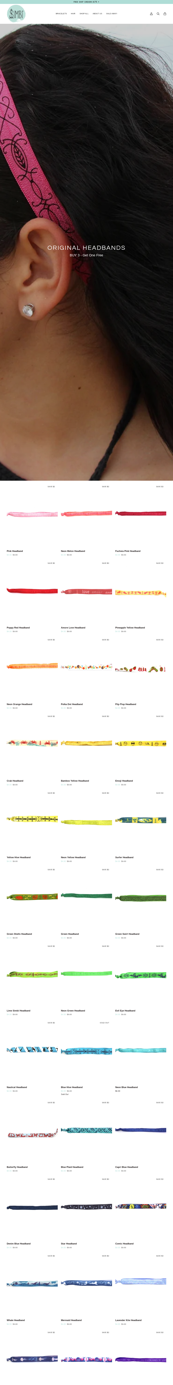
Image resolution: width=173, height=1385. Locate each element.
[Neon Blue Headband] (140, 1051)
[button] (61, 14)
